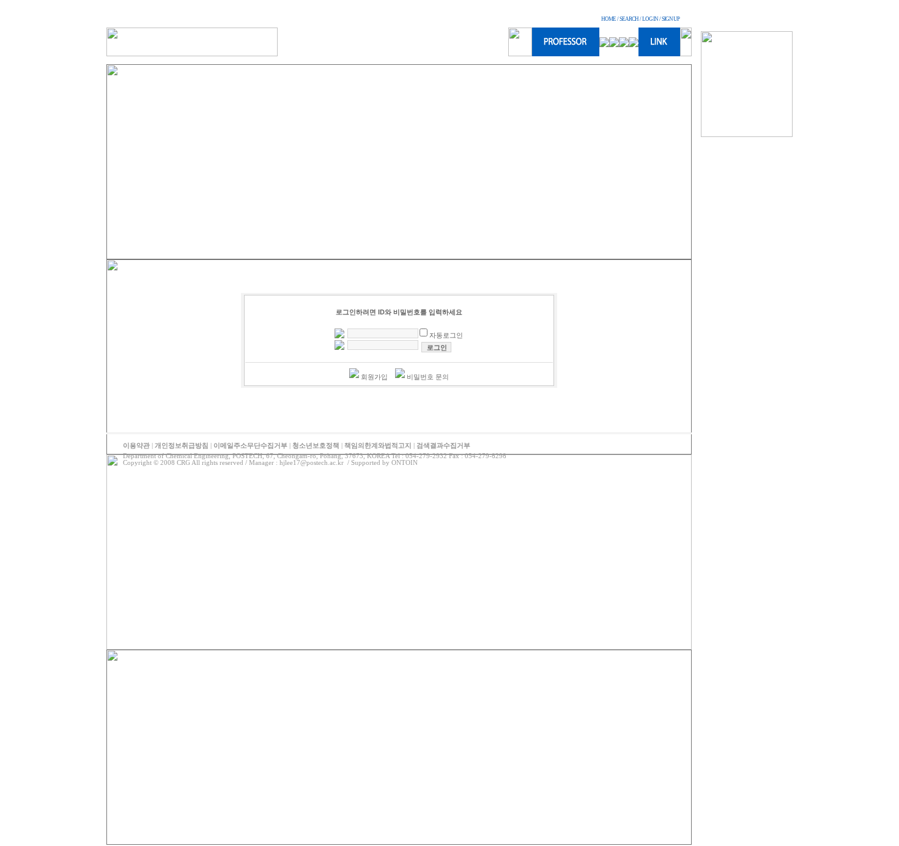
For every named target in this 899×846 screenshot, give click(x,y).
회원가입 (374, 376)
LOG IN (650, 19)
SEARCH (629, 19)
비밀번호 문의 (428, 376)
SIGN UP (670, 19)
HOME (608, 19)
